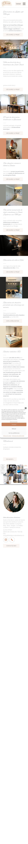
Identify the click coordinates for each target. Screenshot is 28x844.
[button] (25, 408)
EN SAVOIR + (10, 459)
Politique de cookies (7, 435)
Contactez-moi (11, 546)
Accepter (14, 424)
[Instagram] (6, 539)
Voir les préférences (14, 433)
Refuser (14, 428)
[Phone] (12, 539)
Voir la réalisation (12, 321)
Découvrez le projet (13, 34)
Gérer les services (13, 421)
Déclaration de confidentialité (18, 435)
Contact (18, 4)
